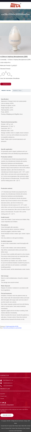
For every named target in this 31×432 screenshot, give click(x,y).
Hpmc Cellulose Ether (23, 425)
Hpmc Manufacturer (19, 428)
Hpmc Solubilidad (26, 428)
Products (11, 13)
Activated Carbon (3, 396)
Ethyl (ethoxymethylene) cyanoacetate (12, 327)
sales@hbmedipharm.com (7, 383)
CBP (26, 13)
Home (5, 13)
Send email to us (6, 84)
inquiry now (7, 415)
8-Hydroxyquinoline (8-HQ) (11, 326)
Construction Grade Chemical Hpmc (15, 430)
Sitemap (25, 420)
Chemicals (2, 398)
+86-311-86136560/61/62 (7, 385)
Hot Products (21, 420)
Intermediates (19, 13)
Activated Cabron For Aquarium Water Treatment (9, 425)
